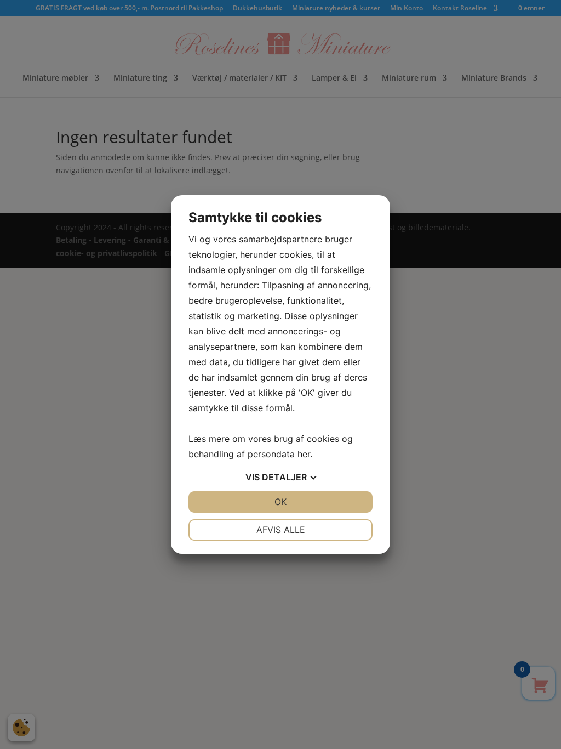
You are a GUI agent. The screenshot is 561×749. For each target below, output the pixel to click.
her (303, 454)
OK (280, 501)
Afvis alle (280, 529)
